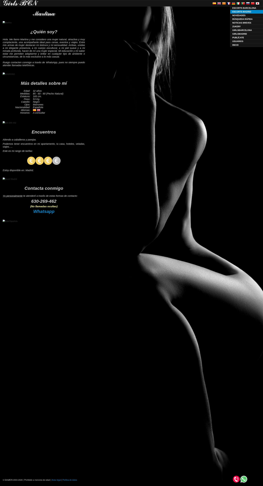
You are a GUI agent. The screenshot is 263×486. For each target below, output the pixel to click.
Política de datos (70, 479)
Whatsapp (44, 211)
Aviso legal (56, 479)
